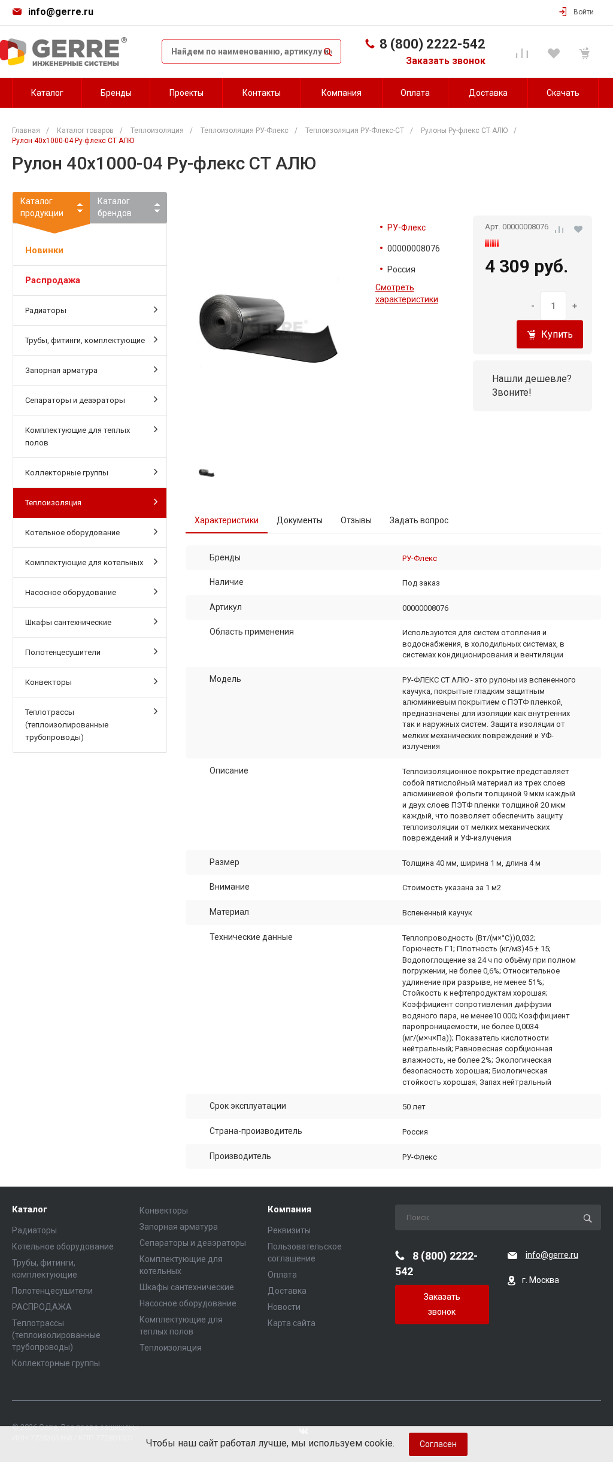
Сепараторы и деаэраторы (75, 400)
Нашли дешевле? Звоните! (532, 385)
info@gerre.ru (60, 11)
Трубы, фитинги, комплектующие (85, 340)
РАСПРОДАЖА (42, 1307)
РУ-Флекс (406, 227)
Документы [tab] (300, 520)
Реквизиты (289, 1230)
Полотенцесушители (63, 652)
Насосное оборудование (70, 592)
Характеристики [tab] (227, 520)
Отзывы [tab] (356, 520)
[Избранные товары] (555, 51)
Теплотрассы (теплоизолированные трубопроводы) (66, 725)
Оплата (282, 1274)
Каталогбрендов (115, 207)
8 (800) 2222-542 (432, 44)
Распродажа (52, 280)
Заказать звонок (445, 60)
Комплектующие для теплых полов (77, 436)
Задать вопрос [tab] (419, 520)
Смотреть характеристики (406, 293)
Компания (289, 1210)
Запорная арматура (61, 370)
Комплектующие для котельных (84, 562)
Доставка (287, 1291)
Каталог (29, 1210)
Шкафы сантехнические (68, 622)
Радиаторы (45, 310)
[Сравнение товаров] (524, 51)
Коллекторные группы (66, 472)
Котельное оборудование (72, 532)
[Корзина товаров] (586, 51)
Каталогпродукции (41, 207)
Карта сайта (291, 1323)
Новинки (44, 250)
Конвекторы (48, 682)
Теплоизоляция (53, 502)
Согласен (438, 1444)
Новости (284, 1307)
